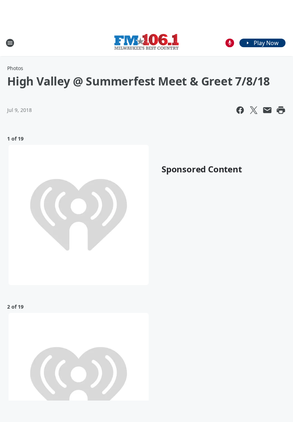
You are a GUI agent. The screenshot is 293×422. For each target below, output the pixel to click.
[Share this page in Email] (267, 110)
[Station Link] (146, 42)
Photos (15, 68)
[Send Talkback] (229, 43)
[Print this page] (281, 110)
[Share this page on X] (254, 110)
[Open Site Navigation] (10, 43)
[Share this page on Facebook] (240, 110)
